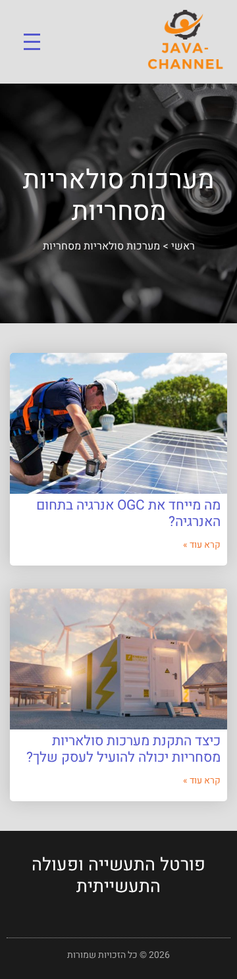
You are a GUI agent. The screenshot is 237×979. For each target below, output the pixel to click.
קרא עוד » (202, 545)
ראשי (183, 246)
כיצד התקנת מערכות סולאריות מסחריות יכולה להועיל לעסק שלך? (123, 749)
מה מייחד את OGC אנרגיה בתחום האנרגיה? (128, 513)
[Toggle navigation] (32, 42)
